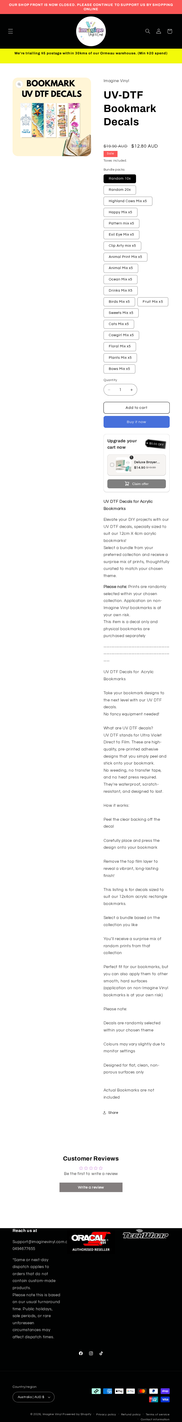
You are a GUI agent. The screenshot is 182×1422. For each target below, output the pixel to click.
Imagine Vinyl (53, 1414)
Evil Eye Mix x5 (121, 234)
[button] (10, 31)
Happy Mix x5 (120, 212)
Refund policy (131, 1414)
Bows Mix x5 (119, 369)
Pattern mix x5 (121, 223)
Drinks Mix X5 (121, 290)
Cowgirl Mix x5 (121, 335)
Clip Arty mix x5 (122, 245)
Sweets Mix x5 (121, 313)
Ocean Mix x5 (120, 279)
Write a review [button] (91, 1187)
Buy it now (136, 422)
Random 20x (120, 189)
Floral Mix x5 (120, 346)
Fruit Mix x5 (153, 301)
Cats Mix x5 (119, 324)
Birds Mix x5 (119, 301)
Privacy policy (106, 1414)
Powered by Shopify (77, 1414)
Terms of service (158, 1414)
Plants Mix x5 (120, 357)
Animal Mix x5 (121, 268)
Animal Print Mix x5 (125, 257)
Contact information (155, 1419)
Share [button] (113, 1112)
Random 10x (120, 178)
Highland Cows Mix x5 (128, 201)
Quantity (110, 380)
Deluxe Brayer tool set (145, 462)
